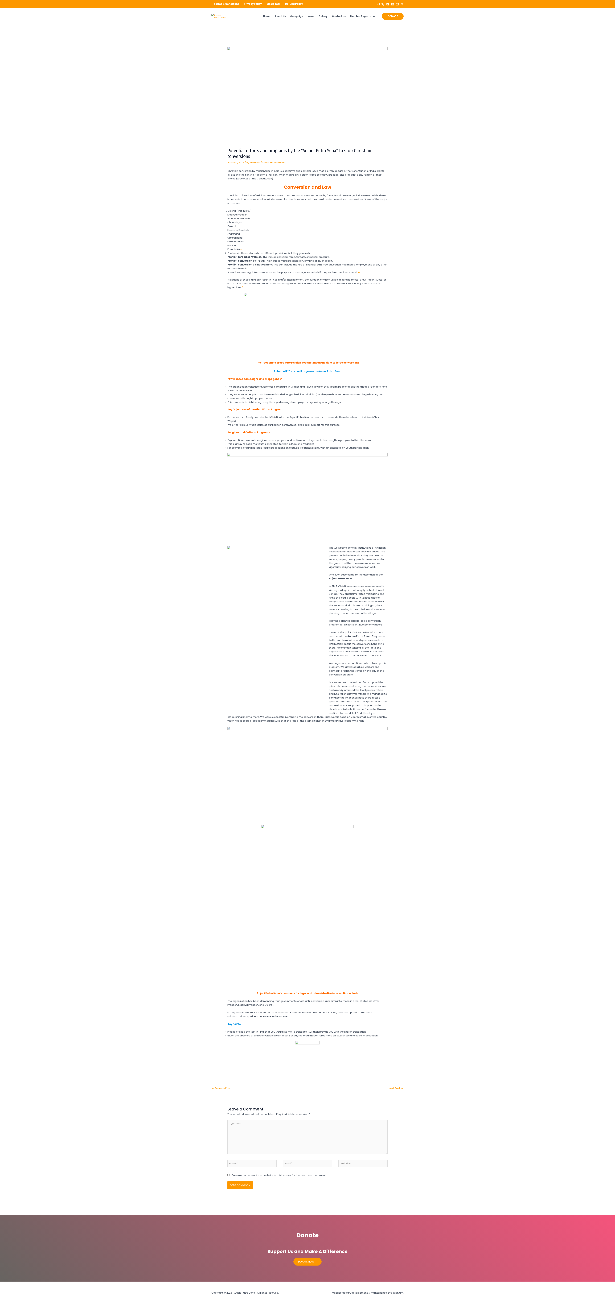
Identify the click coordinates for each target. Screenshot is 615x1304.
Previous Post (221, 1088)
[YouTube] (397, 4)
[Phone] (382, 4)
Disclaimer (273, 4)
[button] (393, 16)
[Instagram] (392, 4)
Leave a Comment (273, 162)
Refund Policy (294, 4)
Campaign (296, 16)
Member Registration (363, 16)
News (311, 16)
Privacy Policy (253, 4)
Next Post (396, 1088)
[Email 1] (378, 4)
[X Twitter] (402, 4)
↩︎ (241, 249)
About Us (280, 16)
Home (266, 16)
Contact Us (339, 16)
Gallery (323, 16)
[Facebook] (387, 4)
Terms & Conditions (226, 4)
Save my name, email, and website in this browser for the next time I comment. (279, 1175)
